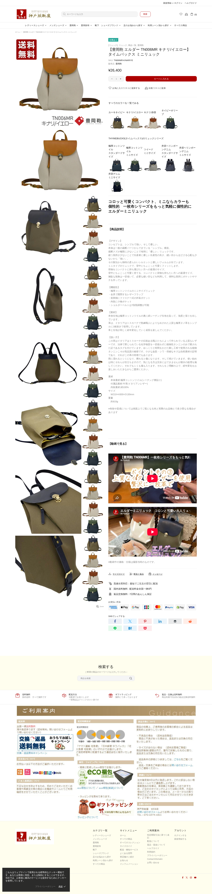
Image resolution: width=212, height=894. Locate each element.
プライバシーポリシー (157, 855)
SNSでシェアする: (116, 616)
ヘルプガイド (191, 3)
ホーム (17, 32)
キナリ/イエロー (134, 112)
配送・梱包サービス (129, 850)
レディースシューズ (102, 835)
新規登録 (167, 3)
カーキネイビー (116, 112)
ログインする (180, 835)
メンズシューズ (100, 839)
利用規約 (151, 852)
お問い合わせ (153, 862)
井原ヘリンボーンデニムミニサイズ (187, 151)
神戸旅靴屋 (34, 14)
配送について (153, 841)
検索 (145, 14)
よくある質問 (126, 853)
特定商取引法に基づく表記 (158, 836)
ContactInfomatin (154, 859)
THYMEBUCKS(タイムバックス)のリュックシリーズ (136, 138)
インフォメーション (129, 864)
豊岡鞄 (141, 45)
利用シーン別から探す (103, 860)
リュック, (123, 45)
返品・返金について (156, 845)
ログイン (178, 3)
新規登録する (180, 839)
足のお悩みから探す (102, 857)
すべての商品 (99, 864)
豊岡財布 (97, 846)
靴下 (95, 850)
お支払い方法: (114, 602)
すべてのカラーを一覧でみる (123, 103)
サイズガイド (126, 846)
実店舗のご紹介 (127, 857)
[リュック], (113, 45)
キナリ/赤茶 (150, 112)
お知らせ (124, 860)
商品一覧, (132, 45)
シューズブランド (101, 853)
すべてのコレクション (130, 842)
